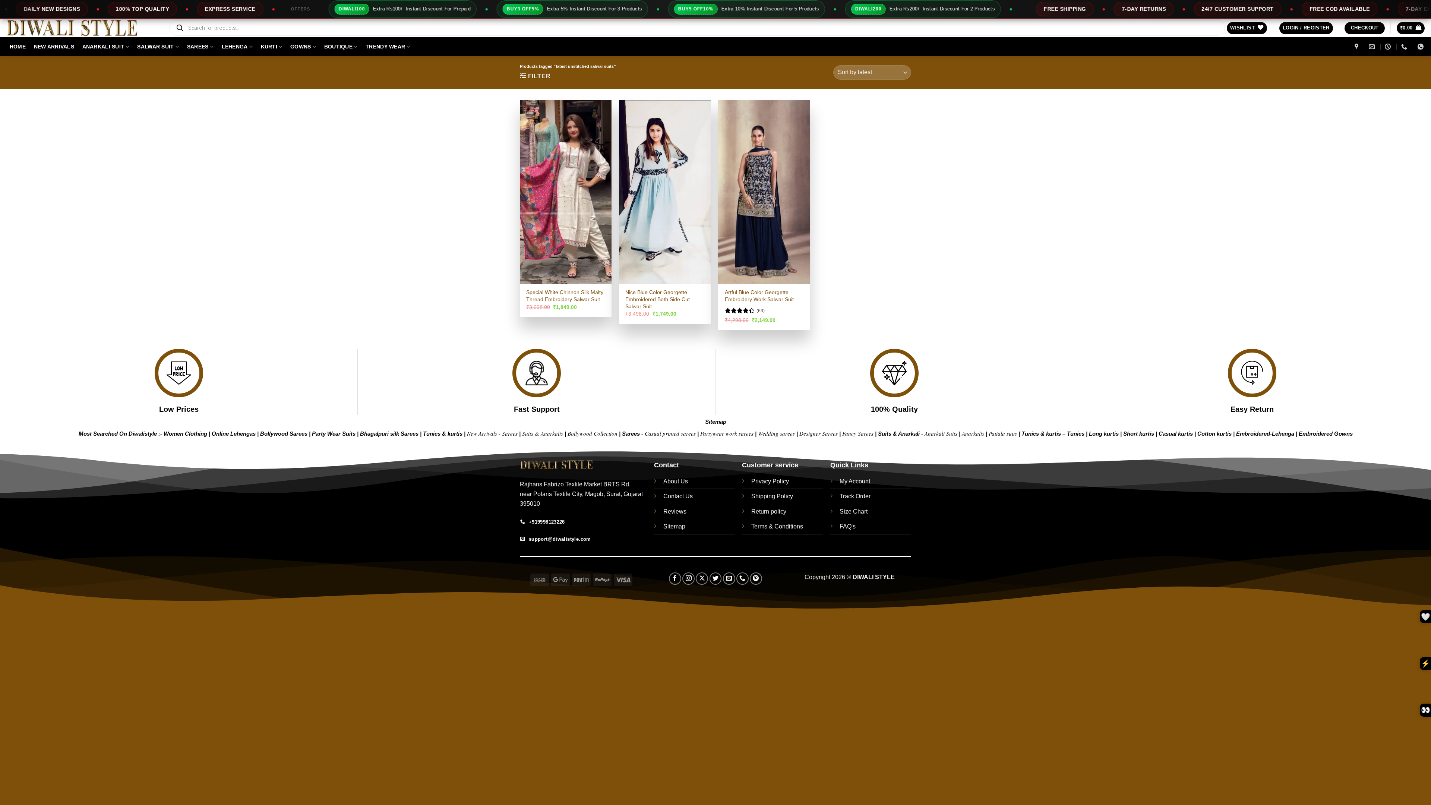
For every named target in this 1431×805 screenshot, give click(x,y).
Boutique (338, 47)
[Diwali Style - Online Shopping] (81, 28)
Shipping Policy (772, 496)
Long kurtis (1104, 433)
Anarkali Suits (942, 433)
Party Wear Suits (334, 433)
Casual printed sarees (670, 433)
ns (1349, 433)
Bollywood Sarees (283, 433)
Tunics (1076, 433)
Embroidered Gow (1322, 433)
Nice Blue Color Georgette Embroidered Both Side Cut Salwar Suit (657, 299)
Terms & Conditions (777, 526)
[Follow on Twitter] (716, 578)
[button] (1306, 28)
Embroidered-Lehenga (1265, 433)
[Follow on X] (702, 578)
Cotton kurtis (1215, 433)
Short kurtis (1139, 433)
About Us (675, 481)
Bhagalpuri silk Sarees (389, 433)
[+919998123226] (1405, 47)
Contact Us (678, 496)
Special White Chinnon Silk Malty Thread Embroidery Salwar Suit (564, 295)
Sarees (198, 47)
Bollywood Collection (592, 433)
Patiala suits (1003, 433)
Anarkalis (974, 433)
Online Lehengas (234, 433)
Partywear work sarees (727, 433)
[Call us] (742, 578)
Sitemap (715, 422)
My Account (855, 481)
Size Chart (854, 511)
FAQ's (848, 526)
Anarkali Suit (103, 47)
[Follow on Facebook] (675, 578)
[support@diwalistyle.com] (1373, 47)
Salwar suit (155, 47)
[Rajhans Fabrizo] (1357, 47)
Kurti (269, 47)
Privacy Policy (770, 481)
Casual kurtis (1176, 433)
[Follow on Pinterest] (756, 578)
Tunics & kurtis (442, 433)
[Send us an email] (729, 578)
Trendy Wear (385, 47)
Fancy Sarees (858, 433)
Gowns (300, 47)
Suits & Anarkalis (542, 433)
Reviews (674, 511)
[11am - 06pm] (1389, 47)
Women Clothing (185, 433)
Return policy (768, 511)
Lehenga (235, 47)
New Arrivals (54, 47)
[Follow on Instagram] (688, 578)
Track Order (855, 496)
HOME (18, 47)
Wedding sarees (776, 433)
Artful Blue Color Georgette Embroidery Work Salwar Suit (759, 295)
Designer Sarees (818, 433)
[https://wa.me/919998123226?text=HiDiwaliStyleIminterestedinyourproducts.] (1421, 47)
